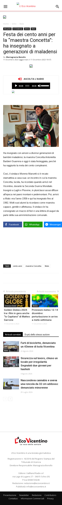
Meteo (35, 306)
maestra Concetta (33, 266)
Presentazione (9, 495)
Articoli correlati (13, 334)
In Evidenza (17, 29)
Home (6, 23)
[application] (31, 86)
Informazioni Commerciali (32, 498)
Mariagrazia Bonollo (16, 57)
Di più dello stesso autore (37, 334)
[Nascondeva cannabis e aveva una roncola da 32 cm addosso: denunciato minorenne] (11, 384)
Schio (14, 23)
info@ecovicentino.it (36, 486)
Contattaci (13, 498)
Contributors (50, 495)
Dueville (7, 388)
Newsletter (24, 495)
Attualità (7, 29)
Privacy (50, 498)
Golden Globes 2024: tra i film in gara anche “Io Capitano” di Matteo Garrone (17, 315)
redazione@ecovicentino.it (37, 483)
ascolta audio (16, 85)
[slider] (44, 85)
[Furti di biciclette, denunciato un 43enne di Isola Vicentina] (11, 346)
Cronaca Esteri (10, 306)
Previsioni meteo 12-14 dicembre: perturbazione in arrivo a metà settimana (45, 315)
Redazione (36, 495)
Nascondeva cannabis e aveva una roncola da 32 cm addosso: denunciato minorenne (40, 384)
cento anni (17, 266)
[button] (57, 6)
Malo (22, 23)
